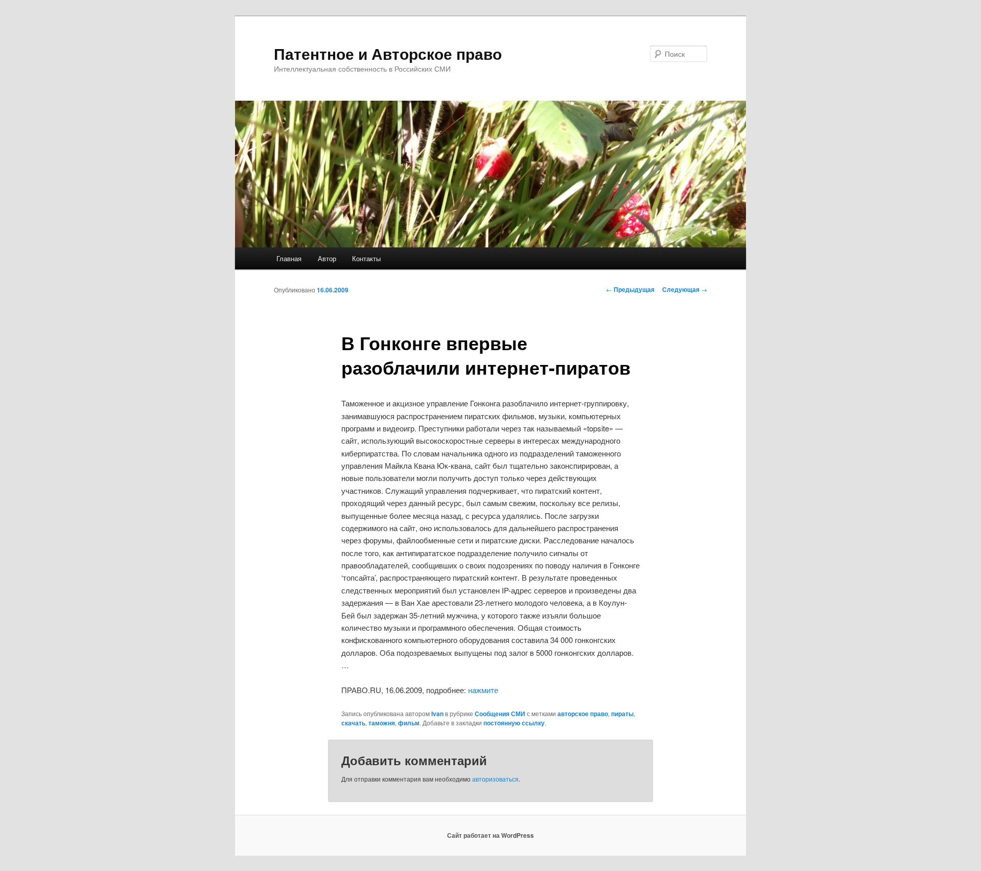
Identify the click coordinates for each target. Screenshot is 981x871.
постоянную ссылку (514, 722)
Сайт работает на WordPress (490, 835)
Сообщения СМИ (500, 713)
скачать (353, 722)
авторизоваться (495, 778)
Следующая (684, 289)
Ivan (437, 713)
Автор (327, 258)
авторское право (582, 713)
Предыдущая (630, 289)
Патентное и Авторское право (388, 53)
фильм (408, 722)
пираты (622, 713)
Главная (288, 258)
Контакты (366, 258)
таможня (381, 722)
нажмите (483, 689)
